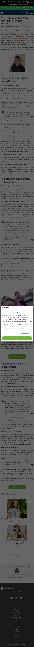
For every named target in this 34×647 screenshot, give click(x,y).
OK (17, 338)
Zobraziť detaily (24, 333)
